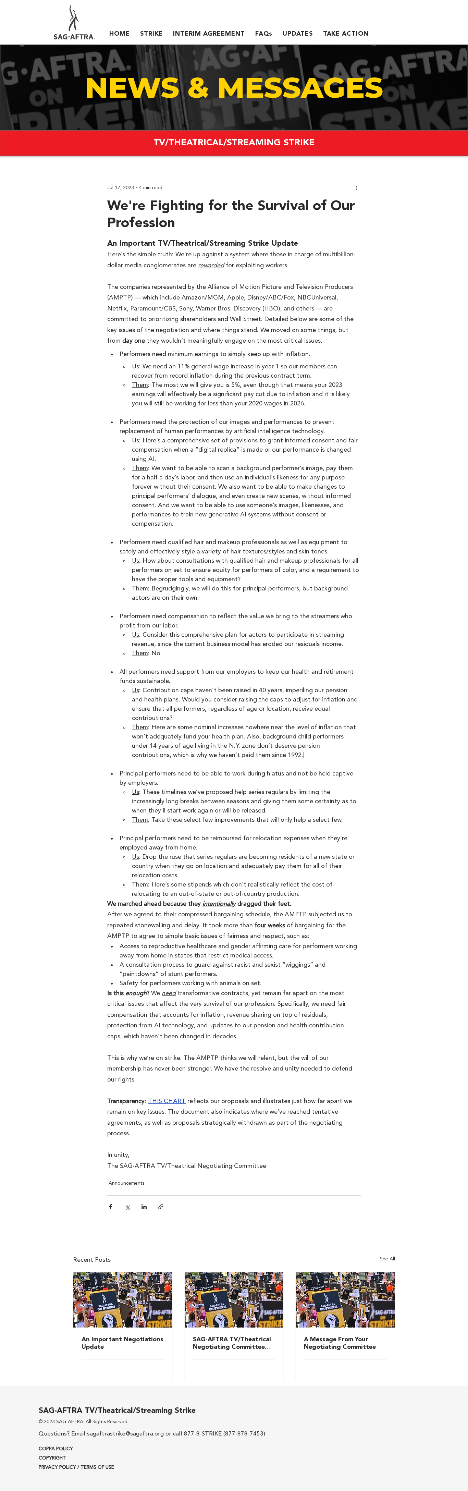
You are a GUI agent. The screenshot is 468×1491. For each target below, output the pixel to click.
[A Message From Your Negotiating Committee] (345, 1300)
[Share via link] (161, 1206)
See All (387, 1259)
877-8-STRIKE (203, 1434)
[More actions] (357, 188)
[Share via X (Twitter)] (127, 1206)
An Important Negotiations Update (122, 1343)
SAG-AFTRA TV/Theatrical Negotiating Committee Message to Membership (232, 1343)
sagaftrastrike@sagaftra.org (125, 1434)
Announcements (126, 1183)
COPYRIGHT (52, 1458)
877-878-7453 (244, 1434)
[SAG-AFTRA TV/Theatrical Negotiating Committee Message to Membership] (234, 1300)
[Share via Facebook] (110, 1206)
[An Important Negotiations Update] (122, 1300)
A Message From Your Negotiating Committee (340, 1343)
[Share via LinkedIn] (144, 1206)
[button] (151, 33)
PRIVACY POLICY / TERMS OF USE (76, 1467)
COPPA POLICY (56, 1448)
